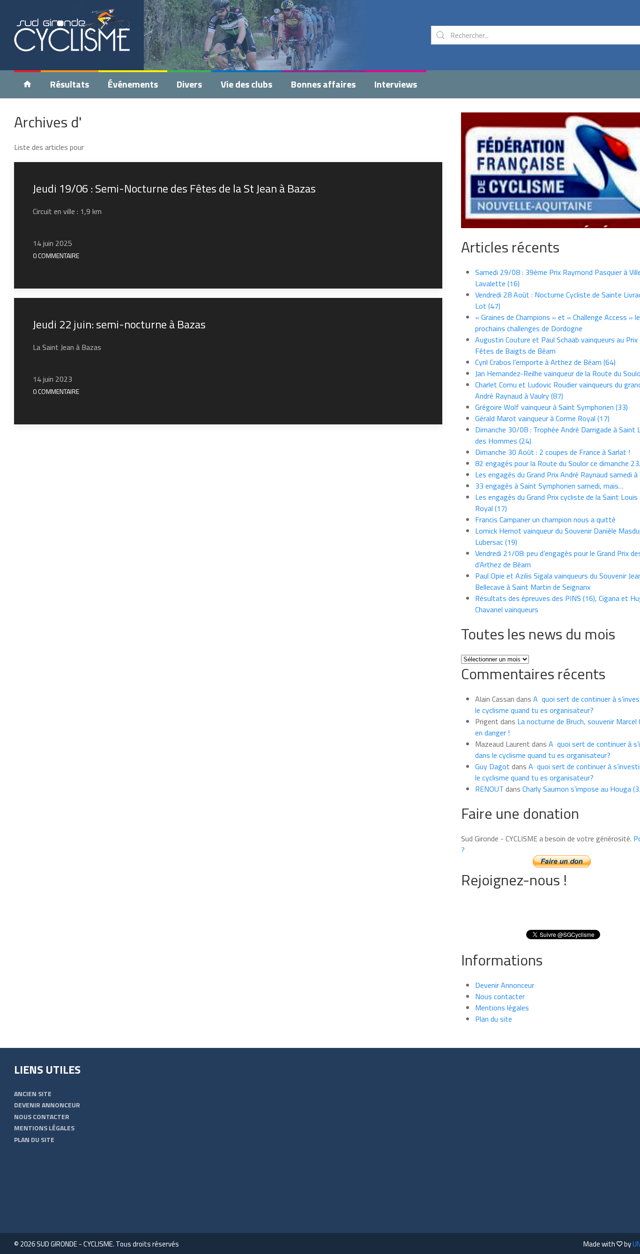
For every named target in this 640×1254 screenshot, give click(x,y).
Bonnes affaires (323, 84)
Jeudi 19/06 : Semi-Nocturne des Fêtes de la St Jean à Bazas (174, 188)
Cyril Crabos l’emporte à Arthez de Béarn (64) (545, 362)
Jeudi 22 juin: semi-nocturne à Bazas (119, 324)
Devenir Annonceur (504, 985)
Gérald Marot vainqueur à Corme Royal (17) (542, 418)
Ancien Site (33, 1093)
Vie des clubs (246, 84)
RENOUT (489, 788)
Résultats (69, 84)
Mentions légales (502, 1007)
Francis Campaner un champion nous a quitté (545, 519)
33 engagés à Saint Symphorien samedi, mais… (549, 485)
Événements (133, 84)
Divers (189, 84)
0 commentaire (56, 255)
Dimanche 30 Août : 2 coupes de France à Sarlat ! (552, 452)
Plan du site (493, 1018)
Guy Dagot (492, 766)
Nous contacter (500, 996)
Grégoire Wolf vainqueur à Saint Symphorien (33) (551, 407)
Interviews (395, 84)
